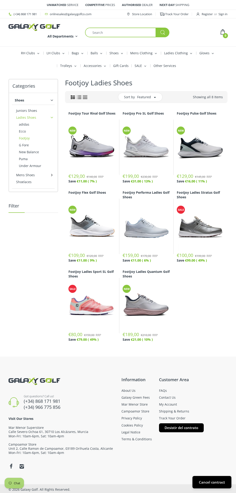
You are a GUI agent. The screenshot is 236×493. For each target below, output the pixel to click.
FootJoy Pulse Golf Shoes (196, 113)
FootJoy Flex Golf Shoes (87, 192)
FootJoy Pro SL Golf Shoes (143, 113)
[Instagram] (21, 466)
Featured (144, 97)
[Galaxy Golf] (34, 27)
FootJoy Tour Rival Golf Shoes (91, 113)
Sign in (222, 14)
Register (207, 14)
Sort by (129, 97)
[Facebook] (11, 466)
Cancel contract (212, 482)
